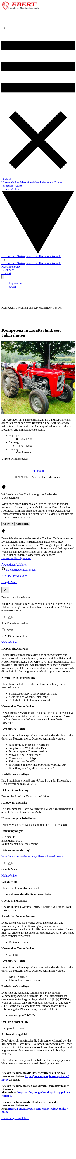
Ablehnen (8, 523)
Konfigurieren (22, 558)
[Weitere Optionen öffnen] (2, 277)
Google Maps (9, 582)
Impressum (38, 470)
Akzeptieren (22, 523)
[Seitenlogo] (20, 8)
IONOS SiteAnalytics (14, 575)
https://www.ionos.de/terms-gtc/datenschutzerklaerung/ (33, 856)
